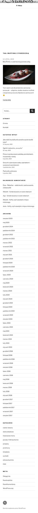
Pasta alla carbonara (10, 171)
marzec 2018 (7, 387)
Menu (20, 5)
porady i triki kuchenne (11, 440)
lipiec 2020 (7, 275)
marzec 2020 (7, 291)
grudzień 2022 (8, 235)
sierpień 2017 (7, 415)
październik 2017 (8, 407)
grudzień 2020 (8, 259)
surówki (5, 456)
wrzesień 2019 (8, 315)
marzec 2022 (7, 243)
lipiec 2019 (6, 323)
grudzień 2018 (8, 351)
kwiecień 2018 (8, 383)
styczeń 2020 (7, 299)
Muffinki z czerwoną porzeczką (16, 61)
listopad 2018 (7, 355)
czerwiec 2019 (8, 327)
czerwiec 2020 (8, 279)
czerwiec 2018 (8, 375)
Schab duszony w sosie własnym (20, 192)
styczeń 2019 (7, 347)
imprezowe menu (9, 436)
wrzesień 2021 (8, 247)
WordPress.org (8, 488)
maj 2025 (6, 222)
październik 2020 (9, 267)
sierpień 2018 (7, 367)
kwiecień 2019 (8, 335)
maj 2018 (6, 379)
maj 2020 (6, 283)
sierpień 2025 (8, 218)
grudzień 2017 (8, 399)
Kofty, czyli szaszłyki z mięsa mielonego (21, 206)
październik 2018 (9, 359)
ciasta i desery (8, 428)
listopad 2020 (7, 263)
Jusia (4, 206)
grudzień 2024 (8, 226)
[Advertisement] (19, 28)
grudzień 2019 (8, 303)
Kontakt (5, 127)
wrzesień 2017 (8, 411)
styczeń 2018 (7, 395)
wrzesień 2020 (8, 271)
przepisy (6, 444)
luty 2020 (6, 295)
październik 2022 (9, 239)
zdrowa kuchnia (8, 460)
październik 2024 (9, 230)
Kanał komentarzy (9, 484)
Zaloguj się (6, 476)
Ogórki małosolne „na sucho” (13, 148)
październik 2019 (9, 311)
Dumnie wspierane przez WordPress (14, 508)
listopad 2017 (7, 403)
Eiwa (4, 185)
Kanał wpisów (7, 480)
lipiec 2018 (6, 371)
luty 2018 (6, 391)
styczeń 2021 (7, 255)
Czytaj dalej (7, 100)
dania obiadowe (8, 432)
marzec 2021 (7, 251)
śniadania (6, 452)
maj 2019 (6, 331)
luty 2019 (6, 343)
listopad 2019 (7, 307)
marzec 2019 (7, 339)
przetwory (6, 448)
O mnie (5, 123)
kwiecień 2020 (8, 287)
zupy (4, 464)
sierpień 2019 (7, 319)
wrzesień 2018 (8, 363)
